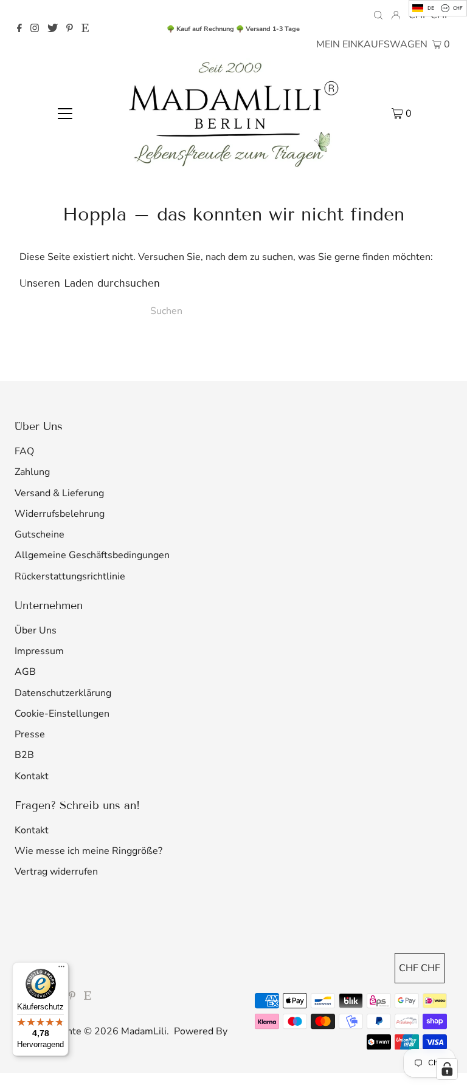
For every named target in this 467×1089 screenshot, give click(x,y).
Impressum (39, 651)
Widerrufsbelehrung (60, 514)
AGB (25, 671)
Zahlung (32, 472)
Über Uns (36, 630)
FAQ (24, 451)
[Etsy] (85, 29)
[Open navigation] (65, 113)
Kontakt (32, 776)
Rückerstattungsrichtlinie (70, 576)
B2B (24, 755)
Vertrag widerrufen (56, 871)
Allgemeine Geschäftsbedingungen (92, 555)
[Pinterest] (69, 29)
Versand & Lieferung (59, 493)
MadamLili (144, 1031)
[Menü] (61, 969)
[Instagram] (34, 29)
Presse (30, 734)
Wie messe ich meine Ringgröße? (88, 851)
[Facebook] (19, 29)
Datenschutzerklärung (63, 693)
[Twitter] (52, 29)
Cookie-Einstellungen (62, 713)
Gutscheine (39, 534)
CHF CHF (419, 968)
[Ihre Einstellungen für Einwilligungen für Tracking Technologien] (447, 1069)
